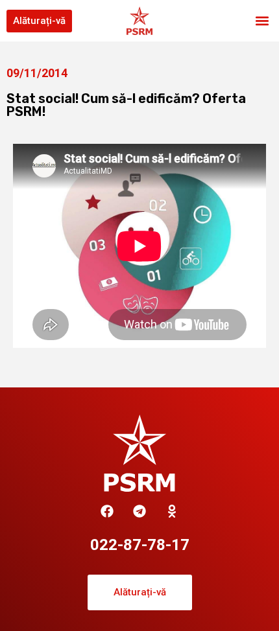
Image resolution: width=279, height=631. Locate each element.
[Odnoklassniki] (172, 511)
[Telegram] (139, 511)
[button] (262, 21)
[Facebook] (107, 511)
